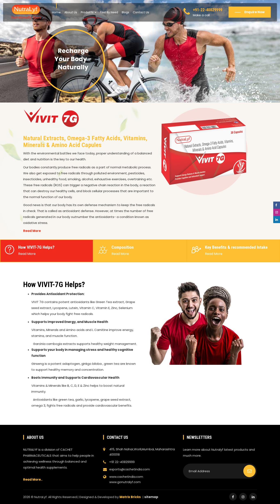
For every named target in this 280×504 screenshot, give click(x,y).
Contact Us (141, 12)
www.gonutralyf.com (125, 482)
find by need (109, 12)
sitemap (151, 497)
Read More (32, 231)
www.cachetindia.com (126, 476)
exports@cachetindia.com (129, 469)
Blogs (125, 12)
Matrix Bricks (130, 497)
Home (56, 12)
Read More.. (32, 479)
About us (70, 12)
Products (87, 12)
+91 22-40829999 (122, 462)
